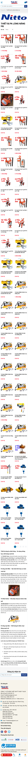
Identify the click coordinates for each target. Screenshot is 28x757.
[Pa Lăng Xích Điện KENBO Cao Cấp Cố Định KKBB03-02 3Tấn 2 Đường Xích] (21, 449)
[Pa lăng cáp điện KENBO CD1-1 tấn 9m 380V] (21, 531)
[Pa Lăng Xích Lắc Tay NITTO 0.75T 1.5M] (7, 59)
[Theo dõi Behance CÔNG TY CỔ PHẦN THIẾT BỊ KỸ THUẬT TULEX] (9, 732)
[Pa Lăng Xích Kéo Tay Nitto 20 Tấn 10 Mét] (21, 59)
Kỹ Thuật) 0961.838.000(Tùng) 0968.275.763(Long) (10, 716)
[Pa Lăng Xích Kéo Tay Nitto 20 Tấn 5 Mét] (7, 141)
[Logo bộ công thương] (8, 745)
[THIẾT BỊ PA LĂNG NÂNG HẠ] (14, 16)
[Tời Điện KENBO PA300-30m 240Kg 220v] (7, 387)
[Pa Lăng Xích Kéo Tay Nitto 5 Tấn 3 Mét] (21, 120)
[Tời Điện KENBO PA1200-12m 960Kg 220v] (7, 346)
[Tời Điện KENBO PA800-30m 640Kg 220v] (7, 367)
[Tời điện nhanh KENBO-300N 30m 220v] (7, 490)
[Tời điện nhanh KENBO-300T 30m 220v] (21, 490)
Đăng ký (24, 675)
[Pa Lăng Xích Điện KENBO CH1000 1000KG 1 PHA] (7, 469)
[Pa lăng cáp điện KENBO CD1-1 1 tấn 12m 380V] (7, 510)
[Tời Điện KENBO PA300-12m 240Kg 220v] (21, 284)
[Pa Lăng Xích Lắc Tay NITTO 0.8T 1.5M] (21, 182)
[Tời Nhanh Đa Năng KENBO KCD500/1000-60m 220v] (21, 264)
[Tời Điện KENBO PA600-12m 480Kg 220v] (7, 326)
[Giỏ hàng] (25, 2)
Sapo (15, 751)
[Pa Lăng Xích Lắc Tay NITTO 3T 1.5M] (7, 182)
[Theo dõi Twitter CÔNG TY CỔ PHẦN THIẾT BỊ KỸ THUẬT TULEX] (5, 732)
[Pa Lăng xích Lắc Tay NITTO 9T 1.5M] (7, 79)
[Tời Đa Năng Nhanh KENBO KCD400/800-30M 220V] (21, 243)
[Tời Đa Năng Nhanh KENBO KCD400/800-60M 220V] (7, 264)
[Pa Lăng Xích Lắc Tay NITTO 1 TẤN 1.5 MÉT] (7, 243)
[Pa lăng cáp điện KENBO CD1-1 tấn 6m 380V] (7, 531)
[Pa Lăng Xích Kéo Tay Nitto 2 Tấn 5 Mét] (21, 202)
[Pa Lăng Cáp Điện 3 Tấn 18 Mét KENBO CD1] (21, 469)
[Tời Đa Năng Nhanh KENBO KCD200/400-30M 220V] (7, 120)
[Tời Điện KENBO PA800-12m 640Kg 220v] (21, 346)
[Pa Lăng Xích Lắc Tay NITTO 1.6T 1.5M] (7, 202)
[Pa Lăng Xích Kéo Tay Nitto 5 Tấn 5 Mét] (7, 100)
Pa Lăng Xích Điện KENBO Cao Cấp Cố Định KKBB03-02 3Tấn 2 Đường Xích (21, 458)
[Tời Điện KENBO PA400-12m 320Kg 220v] (7, 305)
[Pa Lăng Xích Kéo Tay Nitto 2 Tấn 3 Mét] (21, 38)
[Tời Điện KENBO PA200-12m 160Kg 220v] (21, 79)
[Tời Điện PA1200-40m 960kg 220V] (7, 428)
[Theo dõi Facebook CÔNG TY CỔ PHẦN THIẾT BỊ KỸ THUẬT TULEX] (2, 732)
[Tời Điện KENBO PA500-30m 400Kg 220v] (21, 367)
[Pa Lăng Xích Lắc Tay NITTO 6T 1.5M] (21, 100)
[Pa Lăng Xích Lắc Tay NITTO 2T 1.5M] (21, 223)
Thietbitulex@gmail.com (12, 720)
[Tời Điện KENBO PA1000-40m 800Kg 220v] (21, 408)
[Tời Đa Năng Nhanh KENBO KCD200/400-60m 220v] (7, 284)
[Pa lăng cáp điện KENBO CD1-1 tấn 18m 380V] (21, 510)
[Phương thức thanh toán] (14, 739)
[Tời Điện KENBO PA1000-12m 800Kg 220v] (21, 326)
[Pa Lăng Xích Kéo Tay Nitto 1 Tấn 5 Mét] (7, 38)
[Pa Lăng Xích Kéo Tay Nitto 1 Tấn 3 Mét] (7, 161)
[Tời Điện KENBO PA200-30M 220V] (21, 428)
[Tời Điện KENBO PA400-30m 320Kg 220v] (21, 387)
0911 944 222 (7, 755)
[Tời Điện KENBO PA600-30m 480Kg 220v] (7, 408)
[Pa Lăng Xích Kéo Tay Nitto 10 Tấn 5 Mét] (7, 223)
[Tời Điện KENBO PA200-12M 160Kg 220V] (7, 449)
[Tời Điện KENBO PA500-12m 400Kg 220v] (21, 305)
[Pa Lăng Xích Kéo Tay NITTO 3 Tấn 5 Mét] (21, 141)
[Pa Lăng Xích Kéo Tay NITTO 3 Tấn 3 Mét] (21, 161)
